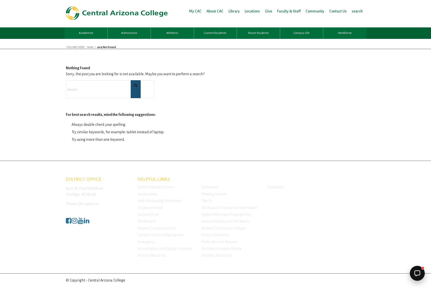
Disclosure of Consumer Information (229, 208)
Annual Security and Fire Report (225, 221)
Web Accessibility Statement (159, 201)
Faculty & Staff (289, 11)
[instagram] (74, 222)
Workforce (345, 33)
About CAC (215, 11)
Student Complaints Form (156, 228)
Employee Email (150, 208)
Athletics (172, 33)
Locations (252, 11)
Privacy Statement (215, 235)
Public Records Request (219, 242)
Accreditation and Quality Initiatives (164, 249)
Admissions (129, 33)
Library (234, 11)
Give (268, 11)
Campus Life (302, 33)
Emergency (146, 242)
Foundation (275, 187)
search (357, 11)
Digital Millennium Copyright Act (226, 214)
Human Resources (151, 255)
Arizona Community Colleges (223, 228)
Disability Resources (216, 255)
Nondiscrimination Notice (221, 249)
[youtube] (80, 222)
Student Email (148, 214)
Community (315, 11)
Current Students (215, 33)
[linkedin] (86, 222)
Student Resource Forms (156, 187)
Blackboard (146, 221)
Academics (86, 33)
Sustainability (147, 194)
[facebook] (68, 222)
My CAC (195, 11)
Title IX (206, 201)
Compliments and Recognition (160, 235)
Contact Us (338, 11)
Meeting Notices (214, 194)
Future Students (258, 33)
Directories (209, 187)
